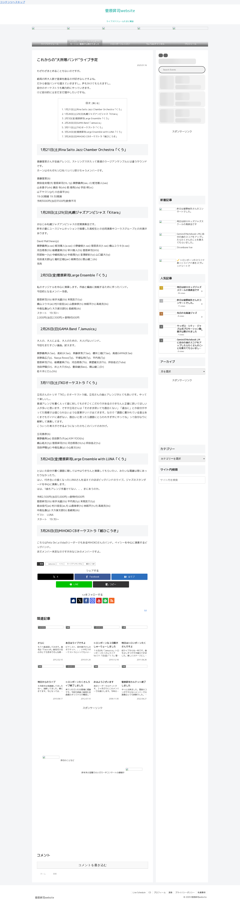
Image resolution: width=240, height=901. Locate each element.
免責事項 (201, 892)
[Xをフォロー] (79, 600)
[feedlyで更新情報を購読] (105, 600)
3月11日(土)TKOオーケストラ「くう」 (84, 127)
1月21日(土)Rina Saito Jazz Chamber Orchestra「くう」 (93, 109)
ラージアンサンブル (74, 564)
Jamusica (51, 564)
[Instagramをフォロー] (92, 600)
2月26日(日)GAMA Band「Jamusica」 (84, 122)
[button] (111, 584)
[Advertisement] (92, 729)
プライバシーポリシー (185, 892)
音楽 (41, 564)
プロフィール (160, 892)
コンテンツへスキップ (12, 2)
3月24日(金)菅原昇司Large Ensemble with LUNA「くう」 (93, 131)
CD (149, 892)
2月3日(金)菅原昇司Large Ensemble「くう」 (87, 118)
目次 (88, 103)
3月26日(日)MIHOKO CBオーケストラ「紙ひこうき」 (91, 136)
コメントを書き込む (92, 865)
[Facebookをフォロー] (86, 600)
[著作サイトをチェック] (73, 600)
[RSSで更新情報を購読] (111, 600)
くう (61, 564)
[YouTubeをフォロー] (99, 600)
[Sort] (165, 55)
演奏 (170, 892)
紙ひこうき (90, 564)
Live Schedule (139, 892)
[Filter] (161, 55)
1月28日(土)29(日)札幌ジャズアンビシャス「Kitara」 (91, 114)
